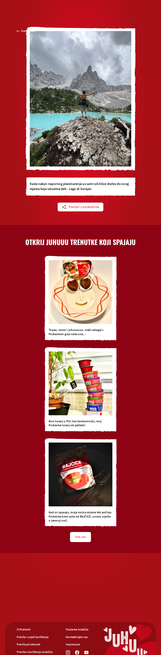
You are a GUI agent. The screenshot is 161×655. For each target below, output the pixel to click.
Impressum (73, 645)
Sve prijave (28, 31)
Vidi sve (80, 537)
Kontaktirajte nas (77, 637)
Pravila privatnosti (28, 645)
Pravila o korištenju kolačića (34, 652)
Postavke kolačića (77, 630)
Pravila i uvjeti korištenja (32, 637)
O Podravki (24, 630)
